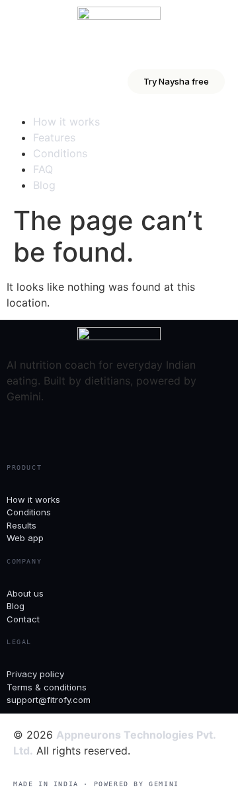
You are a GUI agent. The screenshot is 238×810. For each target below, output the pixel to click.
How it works (66, 121)
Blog (44, 185)
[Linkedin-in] (95, 430)
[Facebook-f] (23, 430)
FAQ (43, 169)
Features (54, 137)
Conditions (60, 153)
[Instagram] (59, 430)
